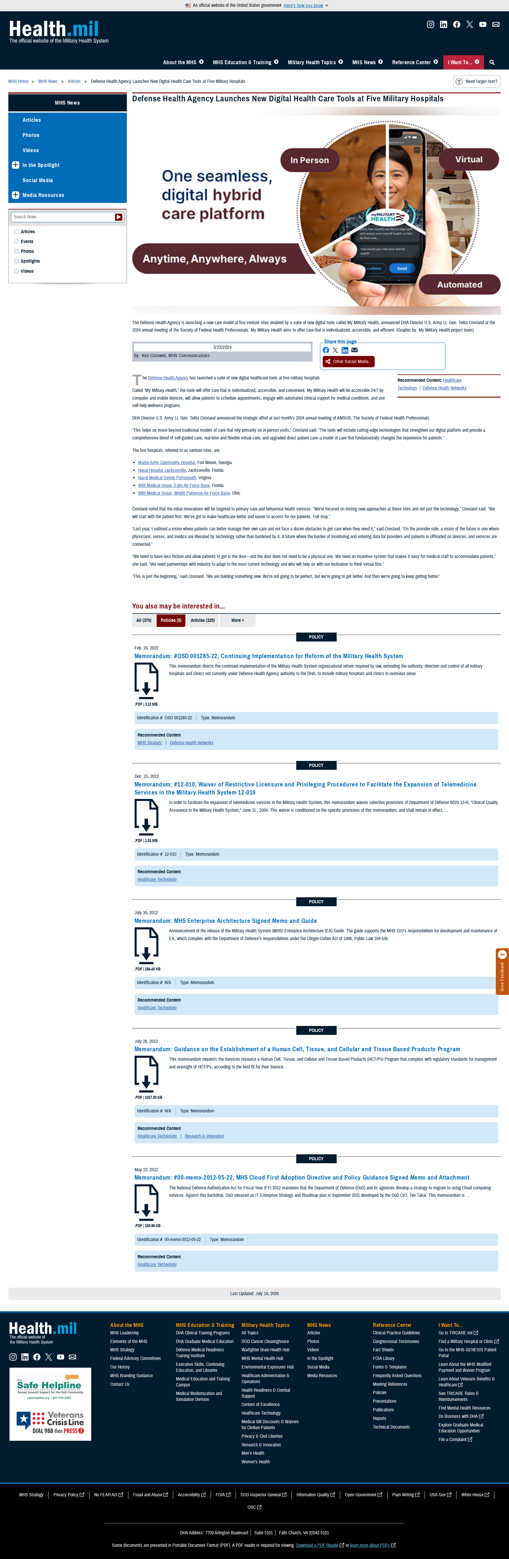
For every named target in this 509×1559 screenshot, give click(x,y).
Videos (31, 150)
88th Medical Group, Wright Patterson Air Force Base (184, 493)
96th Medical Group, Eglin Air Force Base (173, 485)
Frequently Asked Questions (397, 1376)
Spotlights (30, 261)
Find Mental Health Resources (465, 1408)
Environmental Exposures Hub (268, 1367)
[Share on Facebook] (326, 350)
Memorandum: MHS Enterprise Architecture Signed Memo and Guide (226, 921)
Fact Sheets (383, 1350)
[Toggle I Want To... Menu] (477, 62)
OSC (252, 1507)
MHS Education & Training (242, 62)
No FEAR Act (105, 1495)
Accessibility (189, 1495)
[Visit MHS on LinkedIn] (443, 26)
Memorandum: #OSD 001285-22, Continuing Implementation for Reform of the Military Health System (269, 656)
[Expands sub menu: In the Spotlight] (15, 165)
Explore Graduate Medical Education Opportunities (461, 1428)
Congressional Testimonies (396, 1341)
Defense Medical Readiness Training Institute (200, 1353)
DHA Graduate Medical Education (205, 1341)
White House (472, 1495)
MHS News (364, 62)
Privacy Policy (65, 1495)
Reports (379, 1418)
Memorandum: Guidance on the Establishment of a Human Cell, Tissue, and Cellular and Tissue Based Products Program (297, 1049)
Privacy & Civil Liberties (262, 1436)
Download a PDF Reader (317, 1545)
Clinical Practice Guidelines (396, 1333)
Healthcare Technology (157, 879)
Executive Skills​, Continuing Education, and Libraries (200, 1367)
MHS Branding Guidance (131, 1376)
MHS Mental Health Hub (262, 1358)
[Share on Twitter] (335, 350)
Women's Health (256, 1462)
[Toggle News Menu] (380, 62)
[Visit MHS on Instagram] (430, 26)
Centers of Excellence (261, 1404)
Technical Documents (391, 1427)
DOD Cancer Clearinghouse (265, 1341)
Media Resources (43, 195)
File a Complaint (453, 1440)
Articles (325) (203, 620)
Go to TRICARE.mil (455, 1333)
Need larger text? (481, 81)
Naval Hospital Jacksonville (162, 470)
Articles (32, 119)
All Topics (250, 1333)
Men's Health (253, 1453)
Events (27, 242)
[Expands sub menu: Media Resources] (15, 195)
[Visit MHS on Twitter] (469, 26)
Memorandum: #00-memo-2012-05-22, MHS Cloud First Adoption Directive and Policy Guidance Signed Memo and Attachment (302, 1177)
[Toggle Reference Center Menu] (436, 62)
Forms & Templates (390, 1367)
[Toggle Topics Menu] (340, 62)
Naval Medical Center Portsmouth (167, 478)
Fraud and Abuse (147, 1495)
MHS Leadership (124, 1333)
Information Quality (313, 1495)
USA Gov (438, 1495)
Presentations (385, 1401)
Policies (380, 1393)
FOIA (220, 1495)
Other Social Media (351, 362)
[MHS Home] (47, 1344)
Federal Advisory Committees (135, 1358)
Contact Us (120, 1384)
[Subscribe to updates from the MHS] (495, 26)
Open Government (360, 1495)
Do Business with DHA (458, 1416)
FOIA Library (384, 1358)
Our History (120, 1367)
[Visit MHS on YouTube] (482, 26)
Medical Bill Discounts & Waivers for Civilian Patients (270, 1425)
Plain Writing (403, 1495)
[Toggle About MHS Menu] (201, 62)
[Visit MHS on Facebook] (456, 26)
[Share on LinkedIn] (345, 350)
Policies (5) (171, 620)
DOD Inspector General (261, 1495)
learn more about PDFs (370, 1545)
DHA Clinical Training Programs (203, 1333)
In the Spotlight (41, 165)
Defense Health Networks (445, 388)
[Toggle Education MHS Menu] (276, 62)
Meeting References (390, 1384)
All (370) (143, 620)
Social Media (38, 180)
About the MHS (180, 62)
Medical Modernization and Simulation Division (199, 1396)
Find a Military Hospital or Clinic (466, 1341)
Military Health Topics (312, 62)
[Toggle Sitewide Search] (492, 62)
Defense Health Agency (168, 378)
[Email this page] (354, 350)
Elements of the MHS (128, 1341)
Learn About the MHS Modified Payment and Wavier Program (465, 1367)
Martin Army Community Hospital (166, 463)
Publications (383, 1410)
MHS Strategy (150, 743)
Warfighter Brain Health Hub (265, 1350)
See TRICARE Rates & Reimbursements (459, 1396)
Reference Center (411, 62)
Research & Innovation (204, 1136)
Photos (31, 135)
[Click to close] (502, 954)
